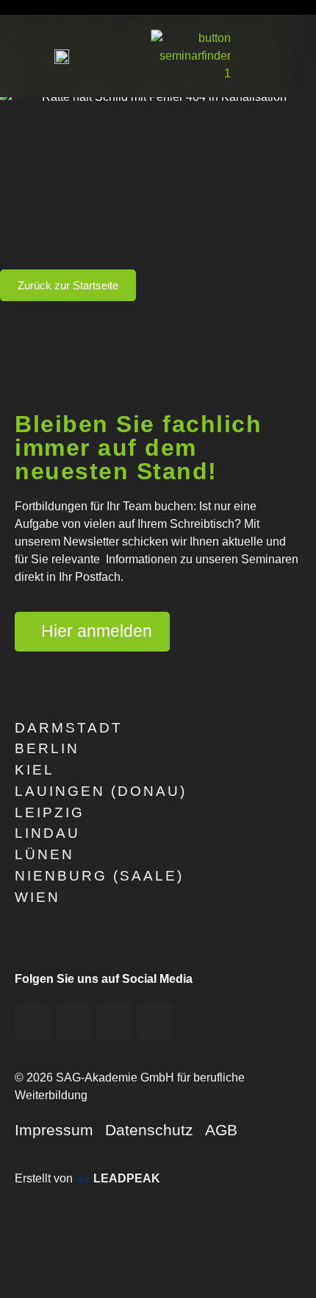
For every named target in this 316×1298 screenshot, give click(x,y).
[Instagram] (114, 1021)
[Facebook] (33, 1021)
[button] (287, 56)
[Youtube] (73, 1021)
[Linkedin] (154, 1021)
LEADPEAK (125, 1178)
